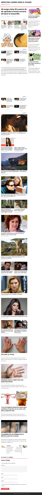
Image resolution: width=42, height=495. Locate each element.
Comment (3, 465)
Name (2, 473)
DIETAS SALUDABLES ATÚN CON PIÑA (34, 16)
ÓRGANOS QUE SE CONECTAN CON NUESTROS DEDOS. (12, 381)
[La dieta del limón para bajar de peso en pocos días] (34, 59)
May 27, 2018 (5, 16)
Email (2, 477)
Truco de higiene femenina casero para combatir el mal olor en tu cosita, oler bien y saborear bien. (14, 408)
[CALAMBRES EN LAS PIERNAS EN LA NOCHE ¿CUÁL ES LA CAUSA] (14, 432)
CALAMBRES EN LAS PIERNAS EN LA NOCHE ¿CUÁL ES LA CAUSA (12, 435)
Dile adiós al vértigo (7, 354)
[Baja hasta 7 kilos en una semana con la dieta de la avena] (34, 36)
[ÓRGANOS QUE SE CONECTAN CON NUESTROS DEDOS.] (14, 377)
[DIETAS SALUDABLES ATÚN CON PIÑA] (34, 14)
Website (2, 480)
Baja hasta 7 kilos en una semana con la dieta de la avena (34, 39)
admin (9, 16)
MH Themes (27, 493)
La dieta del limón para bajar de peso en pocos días (34, 63)
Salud (13, 16)
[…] (5, 360)
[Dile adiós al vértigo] (14, 352)
